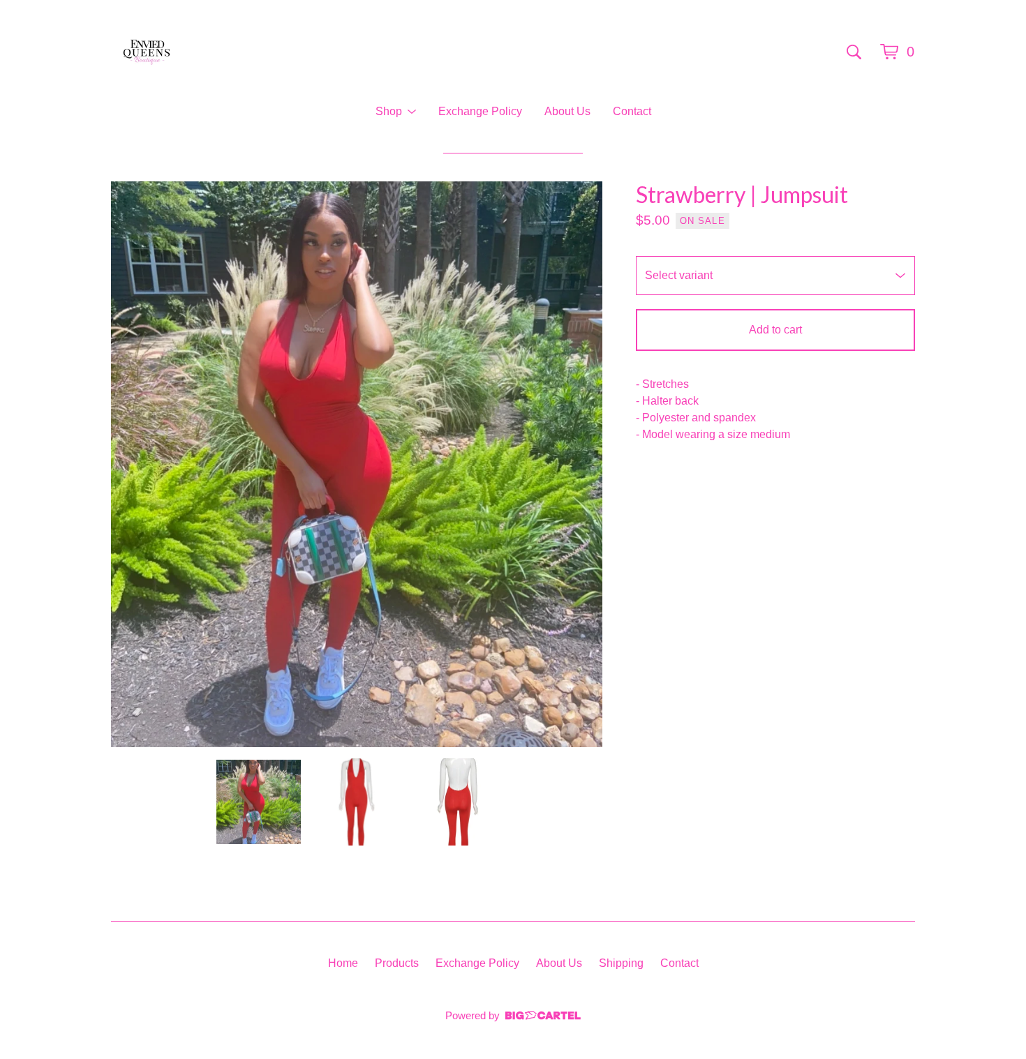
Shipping (621, 963)
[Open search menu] (854, 51)
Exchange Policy (480, 111)
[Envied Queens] (146, 52)
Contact (632, 111)
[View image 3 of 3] (454, 802)
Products (397, 963)
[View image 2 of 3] (357, 802)
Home (343, 963)
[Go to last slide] (130, 464)
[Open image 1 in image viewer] (356, 464)
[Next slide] (583, 464)
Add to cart (775, 330)
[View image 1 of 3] (258, 802)
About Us (567, 111)
